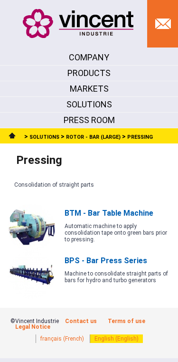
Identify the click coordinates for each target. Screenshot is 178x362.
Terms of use (126, 321)
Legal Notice (32, 327)
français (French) (62, 338)
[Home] (13, 137)
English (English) (116, 338)
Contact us (81, 321)
